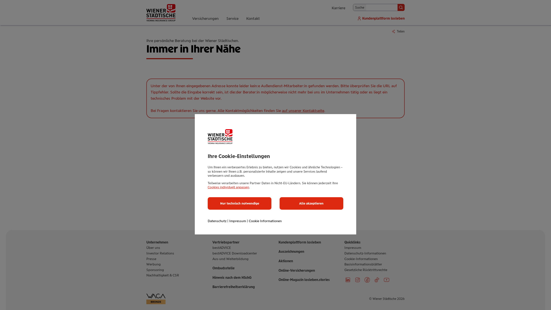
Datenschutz (217, 221)
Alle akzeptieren (311, 203)
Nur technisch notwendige (239, 203)
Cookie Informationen (265, 221)
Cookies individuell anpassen (228, 187)
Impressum (237, 221)
